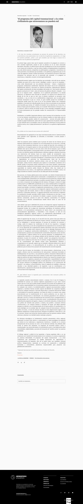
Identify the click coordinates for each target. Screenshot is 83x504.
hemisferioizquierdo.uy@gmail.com (23, 494)
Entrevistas (20, 355)
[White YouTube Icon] (76, 2)
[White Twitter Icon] (68, 2)
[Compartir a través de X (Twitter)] (21, 362)
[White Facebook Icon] (64, 2)
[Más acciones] (64, 15)
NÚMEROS (32, 358)
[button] (7, 1)
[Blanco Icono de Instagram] (72, 2)
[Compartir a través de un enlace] (24, 362)
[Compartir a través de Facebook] (18, 362)
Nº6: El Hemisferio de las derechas (42, 358)
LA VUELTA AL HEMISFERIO (23, 358)
